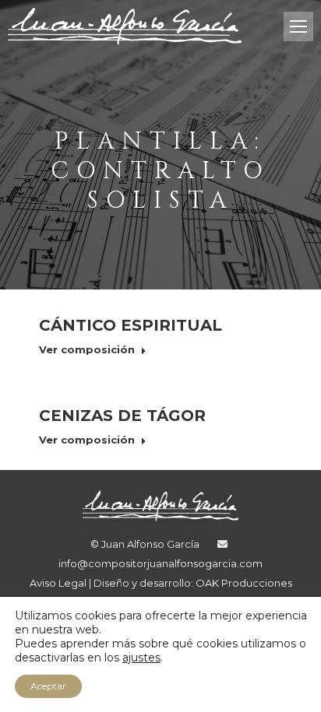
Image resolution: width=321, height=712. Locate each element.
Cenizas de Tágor (122, 415)
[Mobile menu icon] (298, 26)
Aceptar (48, 686)
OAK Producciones (244, 583)
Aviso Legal (59, 583)
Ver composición (87, 349)
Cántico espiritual (130, 325)
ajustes (141, 658)
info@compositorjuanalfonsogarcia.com (160, 563)
